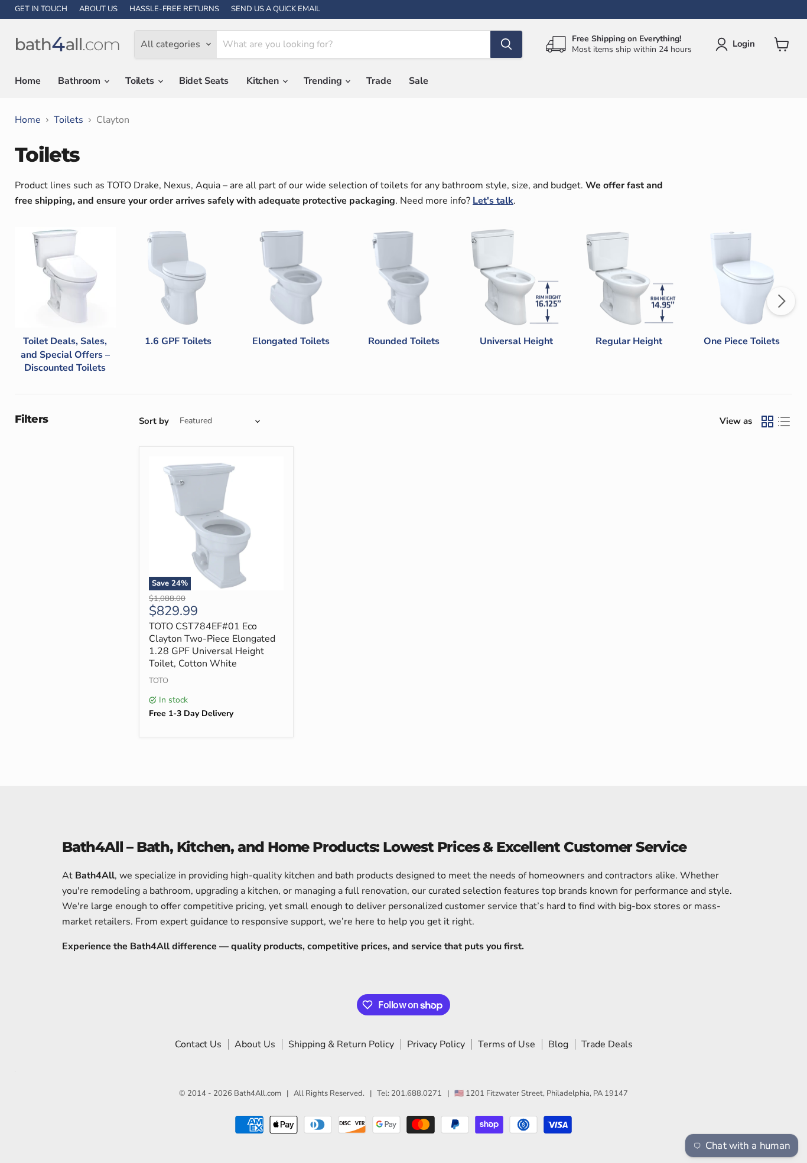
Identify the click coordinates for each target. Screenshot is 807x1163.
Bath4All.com (257, 1093)
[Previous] (26, 301)
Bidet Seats (204, 80)
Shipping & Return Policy (341, 1044)
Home (27, 80)
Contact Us (198, 1044)
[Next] (781, 301)
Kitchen (263, 80)
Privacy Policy (436, 1044)
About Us (255, 1044)
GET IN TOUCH (41, 9)
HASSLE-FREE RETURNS (174, 9)
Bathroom (80, 80)
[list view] (784, 421)
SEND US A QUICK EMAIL (275, 9)
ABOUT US (98, 9)
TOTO (158, 680)
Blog (558, 1044)
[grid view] (767, 421)
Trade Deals (607, 1044)
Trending (324, 80)
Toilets (141, 80)
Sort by (154, 421)
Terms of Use (506, 1044)
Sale (418, 80)
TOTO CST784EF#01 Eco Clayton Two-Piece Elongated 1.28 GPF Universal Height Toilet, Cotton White (212, 645)
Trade (378, 80)
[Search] (506, 44)
